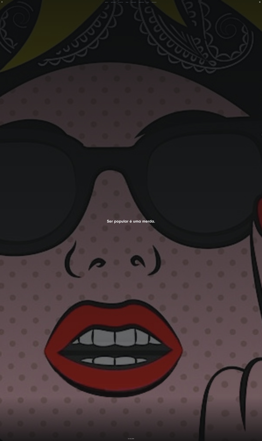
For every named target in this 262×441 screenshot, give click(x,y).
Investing (141, 2)
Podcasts (133, 2)
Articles (113, 2)
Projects (120, 2)
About (106, 2)
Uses (148, 2)
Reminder (154, 2)
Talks (127, 2)
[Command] (259, 2)
